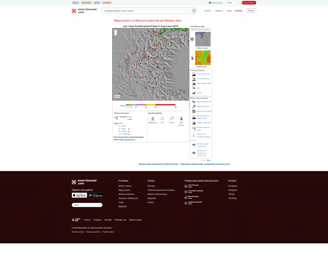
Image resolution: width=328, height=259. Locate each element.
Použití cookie (108, 232)
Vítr (162, 122)
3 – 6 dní (122, 126)
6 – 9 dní (122, 128)
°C (204, 161)
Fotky (229, 10)
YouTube (232, 198)
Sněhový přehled (126, 194)
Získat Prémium (249, 3)
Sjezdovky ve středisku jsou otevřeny (202, 153)
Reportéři (152, 198)
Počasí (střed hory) (203, 78)
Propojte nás (120, 219)
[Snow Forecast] (83, 10)
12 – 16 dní (123, 133)
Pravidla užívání (78, 232)
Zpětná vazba (135, 219)
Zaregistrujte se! (129, 140)
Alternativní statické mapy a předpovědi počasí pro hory (205, 164)
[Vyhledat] (194, 10)
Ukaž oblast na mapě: (198, 26)
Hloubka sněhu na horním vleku (203, 117)
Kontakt (108, 219)
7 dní (129, 119)
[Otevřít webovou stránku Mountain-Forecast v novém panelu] (86, 2)
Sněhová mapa (202, 48)
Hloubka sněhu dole (204, 122)
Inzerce (87, 219)
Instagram (232, 189)
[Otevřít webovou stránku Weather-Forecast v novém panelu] (107, 2)
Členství (151, 185)
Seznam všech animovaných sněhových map (158, 164)
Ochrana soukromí (93, 232)
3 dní (129, 116)
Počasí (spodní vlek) (204, 83)
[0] (210, 101)
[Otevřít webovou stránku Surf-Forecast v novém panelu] (76, 2)
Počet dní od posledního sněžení (204, 135)
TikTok (231, 194)
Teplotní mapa (201, 66)
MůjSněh (123, 206)
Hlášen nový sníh (203, 111)
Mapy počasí (124, 189)
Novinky (218, 10)
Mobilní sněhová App (157, 194)
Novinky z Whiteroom (128, 198)
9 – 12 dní (123, 131)
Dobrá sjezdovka (203, 101)
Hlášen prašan (202, 106)
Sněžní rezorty (125, 185)
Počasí (207, 10)
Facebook (232, 185)
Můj (238, 10)
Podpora (97, 219)
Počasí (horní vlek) (203, 74)
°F (210, 161)
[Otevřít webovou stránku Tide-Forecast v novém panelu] (97, 2)
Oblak (199, 93)
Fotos (121, 202)
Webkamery (152, 122)
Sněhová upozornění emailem (161, 189)
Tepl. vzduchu (181, 123)
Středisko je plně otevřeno (203, 145)
